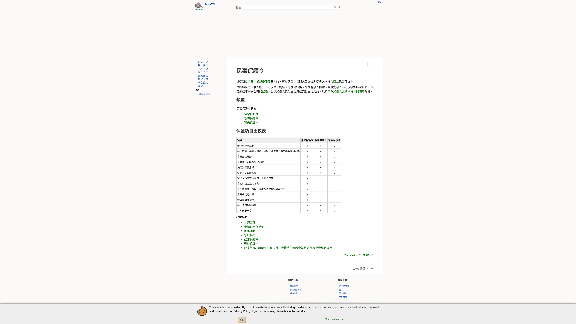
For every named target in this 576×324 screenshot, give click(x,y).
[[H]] (199, 7)
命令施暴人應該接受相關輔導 (346, 91)
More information (334, 319)
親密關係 (265, 81)
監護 (265, 91)
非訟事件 (355, 255)
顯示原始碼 (344, 285)
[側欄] (225, 60)
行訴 (205, 68)
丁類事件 (250, 222)
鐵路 (205, 82)
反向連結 (343, 293)
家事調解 (250, 231)
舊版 (341, 289)
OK (242, 320)
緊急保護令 (251, 122)
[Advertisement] (288, 35)
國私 (205, 75)
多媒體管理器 (296, 289)
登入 (380, 2)
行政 (200, 68)
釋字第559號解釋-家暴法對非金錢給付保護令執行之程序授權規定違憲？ (289, 248)
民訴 (205, 65)
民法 (200, 65)
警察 (200, 82)
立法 (205, 72)
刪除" (335, 7)
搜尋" (339, 7)
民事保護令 (204, 94)
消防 (205, 79)
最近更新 (294, 285)
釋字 (200, 85)
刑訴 (205, 61)
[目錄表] (371, 64)
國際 (200, 75)
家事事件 (368, 255)
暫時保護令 (251, 118)
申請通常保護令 (254, 227)
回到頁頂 (343, 297)
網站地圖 (294, 293)
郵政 (200, 79)
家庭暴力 (250, 81)
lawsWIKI (211, 4)
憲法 (200, 72)
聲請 (336, 81)
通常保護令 (251, 114)
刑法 (200, 61)
